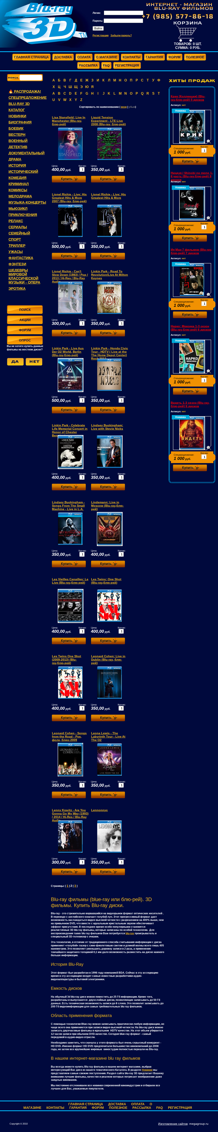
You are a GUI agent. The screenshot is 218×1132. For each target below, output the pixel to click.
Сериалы (18, 227)
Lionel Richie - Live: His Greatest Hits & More (108, 196)
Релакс (16, 221)
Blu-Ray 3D (19, 104)
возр (124, 106)
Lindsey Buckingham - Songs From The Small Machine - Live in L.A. (68, 506)
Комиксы (18, 190)
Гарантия (78, 1107)
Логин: (97, 12)
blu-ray (130, 933)
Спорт (15, 239)
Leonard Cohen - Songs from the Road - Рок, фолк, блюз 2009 (69, 736)
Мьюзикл (18, 209)
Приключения (23, 215)
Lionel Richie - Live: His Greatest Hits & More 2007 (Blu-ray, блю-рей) (69, 198)
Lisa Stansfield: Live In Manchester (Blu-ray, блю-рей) (68, 121)
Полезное (118, 1107)
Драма (15, 159)
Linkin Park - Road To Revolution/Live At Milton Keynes (109, 275)
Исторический (23, 172)
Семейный (19, 233)
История (17, 166)
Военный (18, 141)
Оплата (138, 1104)
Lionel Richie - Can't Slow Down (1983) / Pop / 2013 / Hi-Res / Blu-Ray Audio (70, 276)
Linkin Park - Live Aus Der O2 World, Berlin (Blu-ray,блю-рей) (68, 352)
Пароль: (98, 20)
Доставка (117, 1104)
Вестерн (17, 135)
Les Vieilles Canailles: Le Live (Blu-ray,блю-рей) (70, 580)
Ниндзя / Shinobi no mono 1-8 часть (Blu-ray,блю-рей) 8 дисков (192, 176)
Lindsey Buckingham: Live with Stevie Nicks (107, 427)
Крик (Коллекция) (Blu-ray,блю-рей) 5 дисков (188, 98)
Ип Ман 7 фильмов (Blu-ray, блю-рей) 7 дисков (191, 251)
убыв (132, 106)
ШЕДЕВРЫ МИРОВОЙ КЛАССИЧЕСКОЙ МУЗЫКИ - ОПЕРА (24, 276)
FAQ (159, 1107)
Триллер (17, 246)
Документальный (26, 153)
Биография (20, 122)
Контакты (55, 1107)
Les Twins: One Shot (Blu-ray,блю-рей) (106, 580)
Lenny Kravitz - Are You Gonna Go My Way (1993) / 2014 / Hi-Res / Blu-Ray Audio (70, 815)
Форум (98, 1107)
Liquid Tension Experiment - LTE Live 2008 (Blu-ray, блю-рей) (108, 121)
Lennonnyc (99, 810)
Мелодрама (20, 196)
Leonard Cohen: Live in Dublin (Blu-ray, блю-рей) (108, 659)
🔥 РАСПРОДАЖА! (25, 92)
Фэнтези (17, 264)
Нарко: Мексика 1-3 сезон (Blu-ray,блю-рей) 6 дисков (191, 327)
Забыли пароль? (121, 35)
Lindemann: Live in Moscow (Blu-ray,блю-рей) (107, 506)
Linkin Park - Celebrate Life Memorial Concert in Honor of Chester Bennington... (69, 430)
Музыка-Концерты (27, 203)
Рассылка (141, 1107)
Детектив (18, 147)
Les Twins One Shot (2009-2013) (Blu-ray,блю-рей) (66, 659)
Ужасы (16, 252)
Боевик (16, 129)
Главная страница (85, 1104)
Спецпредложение (28, 98)
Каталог (17, 110)
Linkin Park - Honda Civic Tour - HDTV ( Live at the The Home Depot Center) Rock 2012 (109, 353)
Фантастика (21, 258)
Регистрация (101, 35)
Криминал (19, 184)
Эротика (17, 289)
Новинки (17, 116)
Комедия (17, 178)
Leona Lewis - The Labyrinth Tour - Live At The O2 (108, 736)
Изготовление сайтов (173, 1123)
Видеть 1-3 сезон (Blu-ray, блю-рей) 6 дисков (190, 404)
